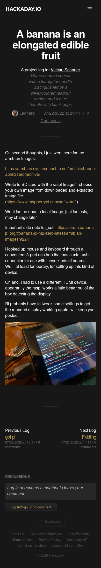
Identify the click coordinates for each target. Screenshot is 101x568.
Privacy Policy (50, 539)
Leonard (27, 113)
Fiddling (89, 436)
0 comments (88, 444)
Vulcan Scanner (65, 70)
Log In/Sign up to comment (31, 506)
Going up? (52, 521)
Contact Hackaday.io (46, 533)
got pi (10, 436)
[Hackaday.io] (24, 9)
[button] (89, 9)
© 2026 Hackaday (50, 555)
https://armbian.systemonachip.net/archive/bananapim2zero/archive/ (50, 171)
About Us (17, 533)
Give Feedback (79, 533)
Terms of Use (22, 539)
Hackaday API (78, 539)
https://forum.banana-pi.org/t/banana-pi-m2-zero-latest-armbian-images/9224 (50, 233)
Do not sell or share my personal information (50, 545)
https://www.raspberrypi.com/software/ (41, 202)
